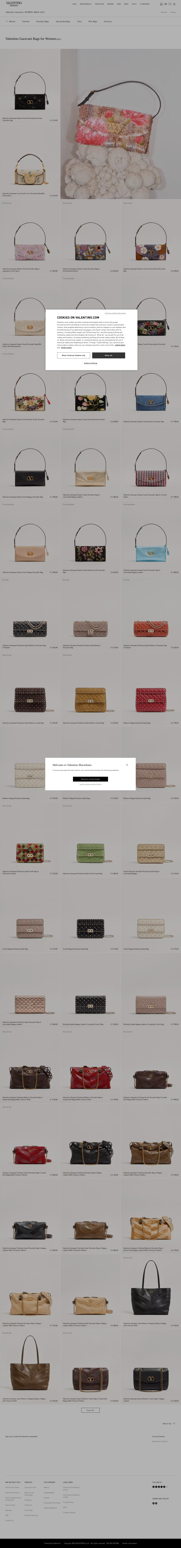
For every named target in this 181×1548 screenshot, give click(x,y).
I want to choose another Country (90, 784)
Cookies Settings (90, 363)
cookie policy (120, 345)
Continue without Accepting (115, 313)
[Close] (127, 764)
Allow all (108, 355)
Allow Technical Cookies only (73, 355)
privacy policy (66, 348)
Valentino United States (90, 779)
